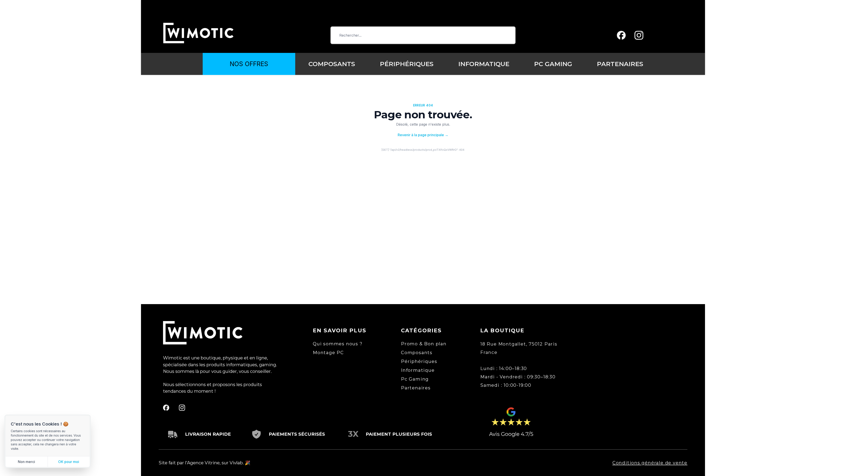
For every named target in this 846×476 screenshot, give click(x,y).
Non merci (26, 461)
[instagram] (638, 35)
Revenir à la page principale (423, 135)
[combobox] (423, 35)
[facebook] (621, 35)
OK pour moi (68, 461)
